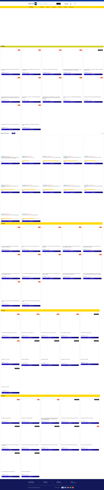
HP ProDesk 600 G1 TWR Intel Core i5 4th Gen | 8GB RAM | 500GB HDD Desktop (51, 246)
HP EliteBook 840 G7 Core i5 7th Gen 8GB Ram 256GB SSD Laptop (10, 124)
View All (102, 133)
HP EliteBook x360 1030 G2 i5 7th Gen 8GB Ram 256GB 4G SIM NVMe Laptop (9, 186)
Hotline (65, 3)
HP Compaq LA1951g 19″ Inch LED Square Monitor (8, 471)
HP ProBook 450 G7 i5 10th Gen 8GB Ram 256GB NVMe (50, 69)
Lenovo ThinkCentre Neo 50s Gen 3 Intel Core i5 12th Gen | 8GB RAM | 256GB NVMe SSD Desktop (10, 274)
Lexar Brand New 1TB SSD (44, 359)
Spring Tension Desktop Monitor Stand (86, 444)
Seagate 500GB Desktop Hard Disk (65, 332)
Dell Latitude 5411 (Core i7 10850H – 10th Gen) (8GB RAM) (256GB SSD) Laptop (31, 97)
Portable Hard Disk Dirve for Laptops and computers (48, 332)
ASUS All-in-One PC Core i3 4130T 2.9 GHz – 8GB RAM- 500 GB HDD (30, 246)
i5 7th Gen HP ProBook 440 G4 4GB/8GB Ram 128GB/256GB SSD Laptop (72, 97)
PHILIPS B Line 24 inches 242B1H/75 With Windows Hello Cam (69, 444)
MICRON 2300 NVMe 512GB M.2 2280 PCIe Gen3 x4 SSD (9, 332)
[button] (1, 26)
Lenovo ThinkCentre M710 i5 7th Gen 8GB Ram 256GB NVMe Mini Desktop (31, 301)
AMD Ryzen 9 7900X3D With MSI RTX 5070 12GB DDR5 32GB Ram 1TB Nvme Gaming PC (51, 274)
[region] (52, 26)
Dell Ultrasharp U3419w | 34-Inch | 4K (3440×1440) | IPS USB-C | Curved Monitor (10, 445)
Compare (12, 68)
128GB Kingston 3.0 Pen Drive (6, 359)
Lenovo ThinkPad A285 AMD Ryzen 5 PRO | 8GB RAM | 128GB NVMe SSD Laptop (10, 69)
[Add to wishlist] (10, 68)
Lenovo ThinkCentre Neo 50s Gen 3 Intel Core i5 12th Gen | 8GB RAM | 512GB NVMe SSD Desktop (92, 246)
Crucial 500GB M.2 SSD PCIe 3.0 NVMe (86, 332)
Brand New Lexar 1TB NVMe (84, 359)
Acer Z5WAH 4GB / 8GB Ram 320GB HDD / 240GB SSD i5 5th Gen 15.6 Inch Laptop (31, 69)
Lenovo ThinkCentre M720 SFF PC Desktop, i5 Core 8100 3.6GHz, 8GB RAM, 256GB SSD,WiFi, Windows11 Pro (71, 274)
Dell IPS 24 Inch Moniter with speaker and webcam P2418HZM (30, 444)
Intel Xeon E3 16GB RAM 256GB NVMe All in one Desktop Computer (31, 273)
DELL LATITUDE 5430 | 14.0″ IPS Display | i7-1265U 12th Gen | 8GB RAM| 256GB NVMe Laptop (93, 69)
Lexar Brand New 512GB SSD (25, 359)
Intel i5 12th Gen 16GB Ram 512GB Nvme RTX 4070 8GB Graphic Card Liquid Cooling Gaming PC (10, 246)
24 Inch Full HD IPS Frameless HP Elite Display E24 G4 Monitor (92, 157)
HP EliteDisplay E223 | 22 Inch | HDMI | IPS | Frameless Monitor (49, 444)
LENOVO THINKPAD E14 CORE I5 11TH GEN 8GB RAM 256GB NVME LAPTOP (30, 125)
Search (59, 3)
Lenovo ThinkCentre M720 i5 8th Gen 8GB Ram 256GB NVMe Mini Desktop (93, 186)
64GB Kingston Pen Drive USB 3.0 (65, 359)
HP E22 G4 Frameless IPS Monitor (25, 471)
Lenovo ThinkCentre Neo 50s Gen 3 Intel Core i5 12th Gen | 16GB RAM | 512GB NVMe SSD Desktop (71, 246)
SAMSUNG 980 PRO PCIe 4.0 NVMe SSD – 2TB (28, 157)
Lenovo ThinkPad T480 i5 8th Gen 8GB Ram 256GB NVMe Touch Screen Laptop (72, 157)
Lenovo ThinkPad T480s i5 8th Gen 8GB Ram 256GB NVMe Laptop (52, 157)
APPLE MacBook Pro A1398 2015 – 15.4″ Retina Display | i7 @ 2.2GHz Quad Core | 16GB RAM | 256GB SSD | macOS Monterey (72, 69)
